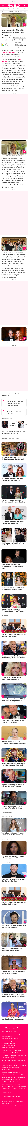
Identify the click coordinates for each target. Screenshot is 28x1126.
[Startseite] (14, 5)
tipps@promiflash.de (11, 433)
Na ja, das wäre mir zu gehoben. (14, 412)
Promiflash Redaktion (19, 38)
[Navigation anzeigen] (2, 5)
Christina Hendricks (8, 52)
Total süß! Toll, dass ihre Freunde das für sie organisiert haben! (15, 403)
